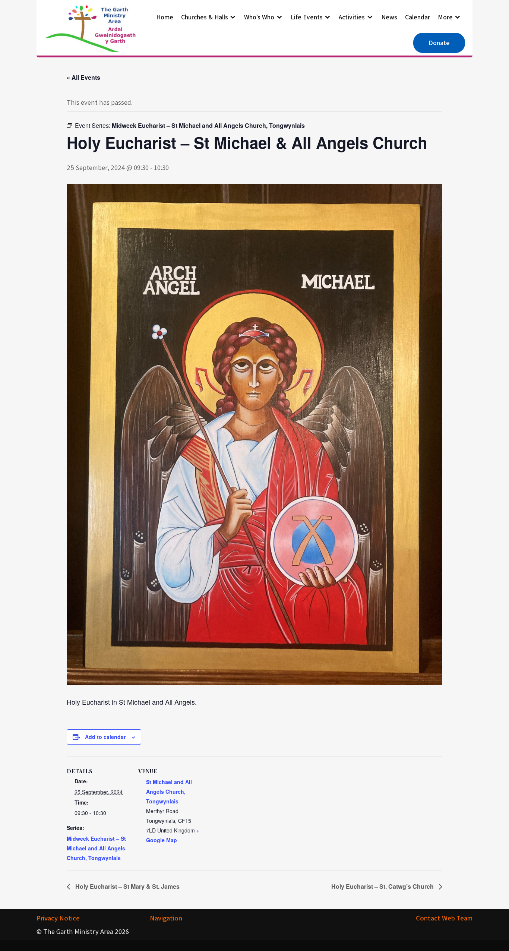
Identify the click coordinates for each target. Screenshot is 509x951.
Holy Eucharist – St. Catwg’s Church (383, 886)
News (389, 17)
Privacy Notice (58, 917)
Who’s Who (259, 17)
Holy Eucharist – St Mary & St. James (127, 886)
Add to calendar (105, 736)
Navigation (166, 917)
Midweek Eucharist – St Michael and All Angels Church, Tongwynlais (96, 848)
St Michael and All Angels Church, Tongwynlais (169, 791)
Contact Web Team (444, 917)
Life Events (307, 17)
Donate (439, 42)
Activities (352, 17)
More (445, 17)
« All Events (83, 77)
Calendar (417, 17)
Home (164, 17)
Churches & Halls (204, 17)
